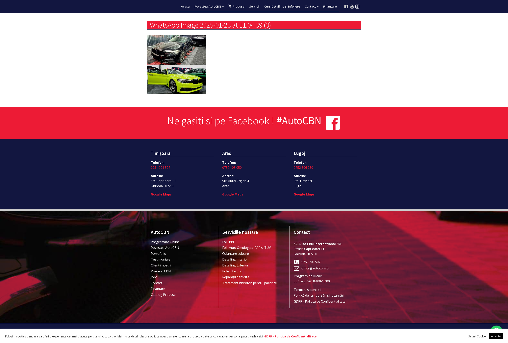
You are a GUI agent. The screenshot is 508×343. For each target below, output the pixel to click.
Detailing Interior (235, 259)
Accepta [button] (496, 336)
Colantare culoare (235, 253)
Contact (310, 6)
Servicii (254, 6)
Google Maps (161, 194)
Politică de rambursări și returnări (319, 295)
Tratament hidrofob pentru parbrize (249, 283)
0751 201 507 (160, 167)
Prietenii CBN (161, 271)
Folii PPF (228, 242)
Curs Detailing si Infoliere (282, 6)
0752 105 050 (232, 167)
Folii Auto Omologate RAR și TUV (246, 247)
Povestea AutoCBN (207, 6)
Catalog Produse (163, 294)
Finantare (330, 6)
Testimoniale (160, 259)
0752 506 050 (303, 167)
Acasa (185, 6)
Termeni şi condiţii (307, 289)
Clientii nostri (161, 265)
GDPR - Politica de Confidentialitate (319, 301)
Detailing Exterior (235, 265)
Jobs (154, 277)
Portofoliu (158, 253)
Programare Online (165, 242)
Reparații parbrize (235, 277)
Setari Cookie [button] (477, 336)
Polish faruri (231, 271)
